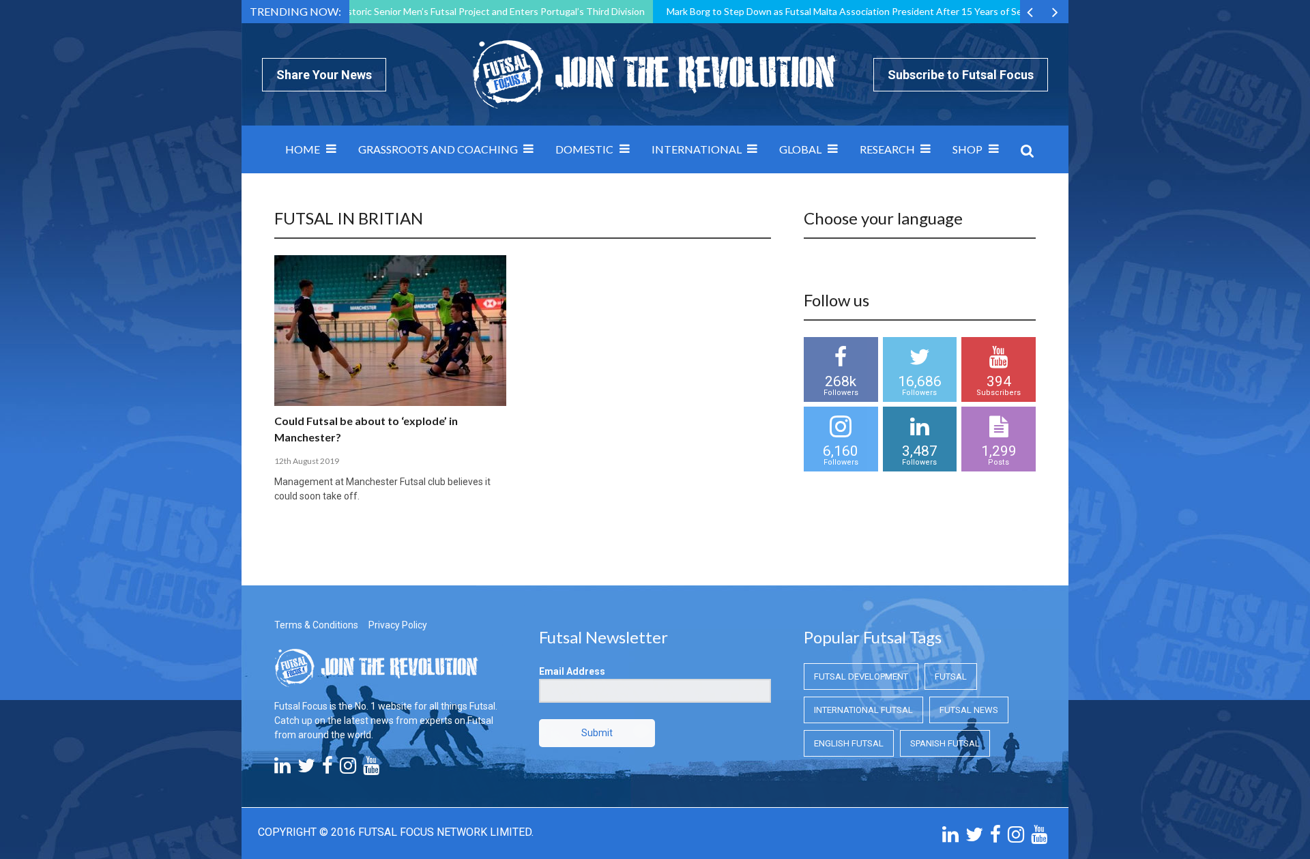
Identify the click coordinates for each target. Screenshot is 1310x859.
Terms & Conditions (316, 625)
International (697, 149)
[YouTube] (371, 768)
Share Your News (324, 75)
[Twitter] (306, 768)
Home (302, 149)
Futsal (951, 676)
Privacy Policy (397, 625)
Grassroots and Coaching (438, 149)
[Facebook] (327, 768)
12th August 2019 (306, 461)
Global (800, 149)
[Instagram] (348, 768)
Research (887, 149)
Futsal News (969, 710)
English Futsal (849, 743)
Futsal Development (861, 676)
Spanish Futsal (945, 743)
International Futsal (863, 710)
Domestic (584, 149)
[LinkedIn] (282, 768)
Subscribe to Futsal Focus (961, 75)
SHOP (967, 149)
